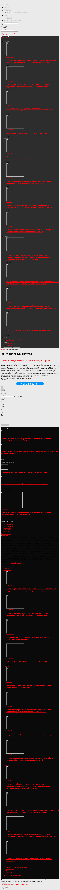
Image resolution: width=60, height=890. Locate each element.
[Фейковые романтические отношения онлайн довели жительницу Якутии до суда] (15, 152)
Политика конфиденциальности (13, 20)
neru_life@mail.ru (16, 563)
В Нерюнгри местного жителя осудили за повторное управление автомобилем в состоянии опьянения (28, 86)
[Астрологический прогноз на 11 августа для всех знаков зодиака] (4, 481)
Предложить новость (7, 884)
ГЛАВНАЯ (6, 4)
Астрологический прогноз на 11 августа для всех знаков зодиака (24, 484)
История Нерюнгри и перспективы (16, 12)
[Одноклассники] (1, 1)
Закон (7, 531)
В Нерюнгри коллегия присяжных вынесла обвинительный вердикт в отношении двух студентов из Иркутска (31, 61)
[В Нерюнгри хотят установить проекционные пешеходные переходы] (24, 357)
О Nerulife (6, 15)
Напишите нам (10, 17)
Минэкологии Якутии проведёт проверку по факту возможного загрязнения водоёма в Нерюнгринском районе (32, 283)
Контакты (9, 18)
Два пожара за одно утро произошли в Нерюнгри (26, 133)
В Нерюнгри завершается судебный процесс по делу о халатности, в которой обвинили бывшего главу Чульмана (31, 307)
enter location (18, 396)
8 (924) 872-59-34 (5, 29)
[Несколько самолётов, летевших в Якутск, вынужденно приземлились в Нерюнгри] (15, 104)
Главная (3, 350)
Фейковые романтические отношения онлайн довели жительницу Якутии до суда (29, 158)
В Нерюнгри (7, 6)
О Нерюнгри (7, 10)
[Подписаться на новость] (21, 884)
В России (6, 9)
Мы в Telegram (30, 383)
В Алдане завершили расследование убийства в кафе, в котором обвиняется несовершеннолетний (29, 231)
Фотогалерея (10, 14)
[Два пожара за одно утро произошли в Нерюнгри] (15, 128)
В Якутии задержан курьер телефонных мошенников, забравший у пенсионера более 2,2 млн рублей (29, 182)
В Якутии (6, 7)
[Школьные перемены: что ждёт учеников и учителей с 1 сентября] (15, 325)
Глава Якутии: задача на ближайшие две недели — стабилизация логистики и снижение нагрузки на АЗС (29, 206)
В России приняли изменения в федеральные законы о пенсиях (24, 472)
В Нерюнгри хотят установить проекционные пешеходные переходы (26, 361)
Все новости (9, 525)
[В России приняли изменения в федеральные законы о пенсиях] (4, 469)
